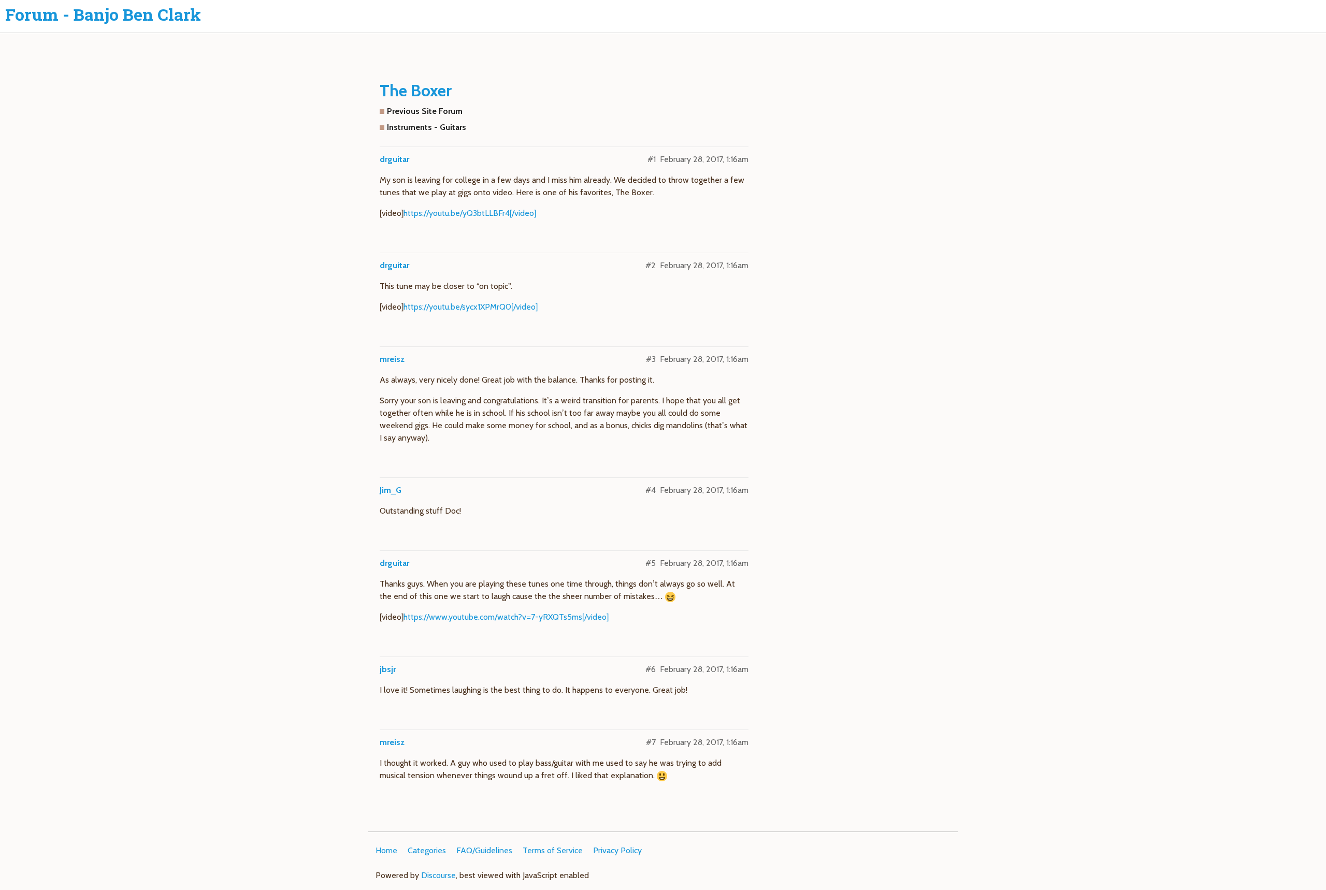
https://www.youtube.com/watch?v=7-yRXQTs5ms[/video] (506, 617)
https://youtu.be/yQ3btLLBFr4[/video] (469, 213)
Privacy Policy (617, 850)
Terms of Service (553, 850)
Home (386, 850)
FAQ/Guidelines (484, 850)
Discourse (438, 875)
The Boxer (416, 90)
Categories (427, 850)
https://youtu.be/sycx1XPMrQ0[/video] (470, 307)
